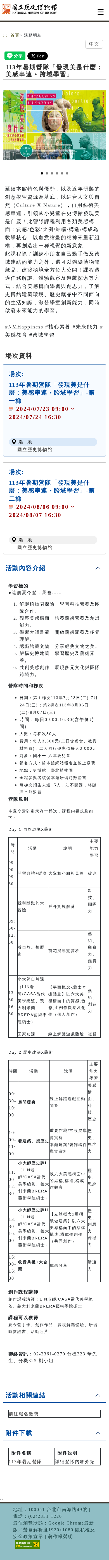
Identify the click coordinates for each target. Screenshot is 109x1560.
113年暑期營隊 (25, 1461)
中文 (94, 44)
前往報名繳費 (24, 1413)
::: (5, 35)
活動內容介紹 (26, 568)
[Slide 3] (52, 173)
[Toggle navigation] (100, 12)
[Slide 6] (67, 173)
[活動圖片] (54, 125)
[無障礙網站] (26, 1548)
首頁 (15, 35)
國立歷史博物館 (35, 449)
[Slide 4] (57, 173)
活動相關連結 (26, 1395)
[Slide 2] (47, 173)
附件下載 (19, 1432)
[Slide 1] (42, 173)
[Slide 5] (62, 173)
